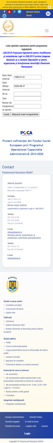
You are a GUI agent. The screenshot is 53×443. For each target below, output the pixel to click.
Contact (45, 426)
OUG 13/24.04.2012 (16, 7)
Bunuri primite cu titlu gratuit (17, 391)
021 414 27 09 (13, 217)
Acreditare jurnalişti (14, 305)
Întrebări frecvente (12, 426)
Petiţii (8, 342)
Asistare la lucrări (13, 357)
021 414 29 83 (13, 220)
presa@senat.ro (14, 258)
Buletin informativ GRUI (15, 325)
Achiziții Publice (35, 417)
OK (49, 7)
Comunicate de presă (14, 309)
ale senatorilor (12, 374)
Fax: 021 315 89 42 (15, 223)
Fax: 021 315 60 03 (15, 249)
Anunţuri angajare (12, 421)
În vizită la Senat (31, 421)
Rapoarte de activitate (15, 361)
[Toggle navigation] (47, 30)
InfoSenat (10, 321)
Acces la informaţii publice (16, 346)
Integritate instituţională (15, 404)
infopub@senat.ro (15, 232)
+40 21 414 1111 (14, 199)
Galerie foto (10, 312)
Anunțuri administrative (14, 417)
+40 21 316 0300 (14, 202)
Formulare (10, 395)
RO (48, 13)
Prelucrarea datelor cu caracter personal (22, 364)
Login (27, 433)
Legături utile (30, 426)
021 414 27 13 (13, 246)
